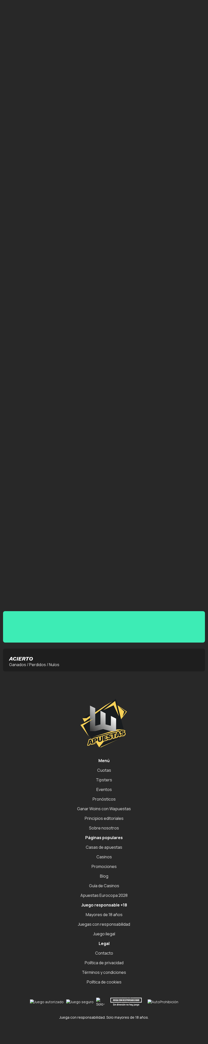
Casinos (104, 857)
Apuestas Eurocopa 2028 (104, 895)
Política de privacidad (104, 962)
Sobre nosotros (104, 828)
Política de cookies (104, 982)
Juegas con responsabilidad (104, 924)
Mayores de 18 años (104, 914)
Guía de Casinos (104, 885)
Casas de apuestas (104, 847)
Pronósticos (104, 799)
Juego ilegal (104, 934)
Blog (104, 876)
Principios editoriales (104, 818)
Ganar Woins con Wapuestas (104, 808)
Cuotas (104, 770)
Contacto (104, 953)
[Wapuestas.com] (53, 8)
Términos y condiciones (104, 972)
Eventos (104, 789)
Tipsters (104, 780)
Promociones (104, 866)
